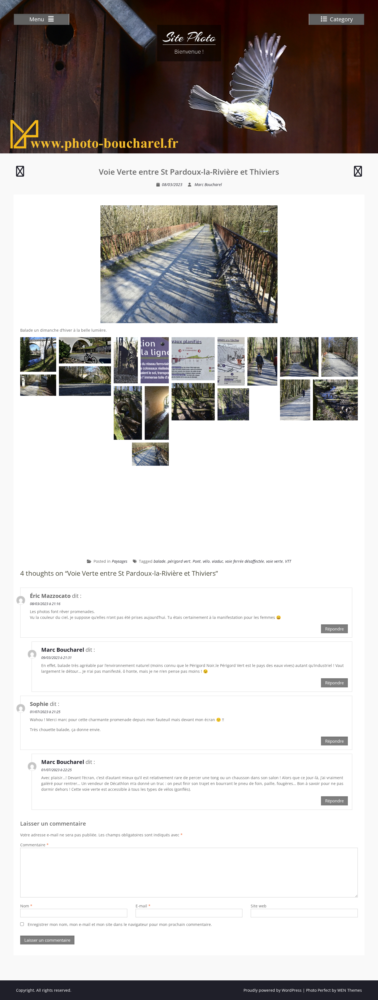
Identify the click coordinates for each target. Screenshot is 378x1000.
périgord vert (179, 561)
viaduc (217, 561)
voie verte (274, 561)
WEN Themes (349, 990)
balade (159, 561)
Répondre (334, 629)
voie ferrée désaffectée (244, 561)
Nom (26, 906)
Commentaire (34, 844)
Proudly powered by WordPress (273, 990)
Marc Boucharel (208, 184)
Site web (258, 906)
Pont (197, 561)
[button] (38, 354)
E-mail (143, 906)
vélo (206, 561)
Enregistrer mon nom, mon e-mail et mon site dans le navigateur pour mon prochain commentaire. (120, 924)
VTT (288, 561)
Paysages (119, 561)
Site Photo (189, 37)
